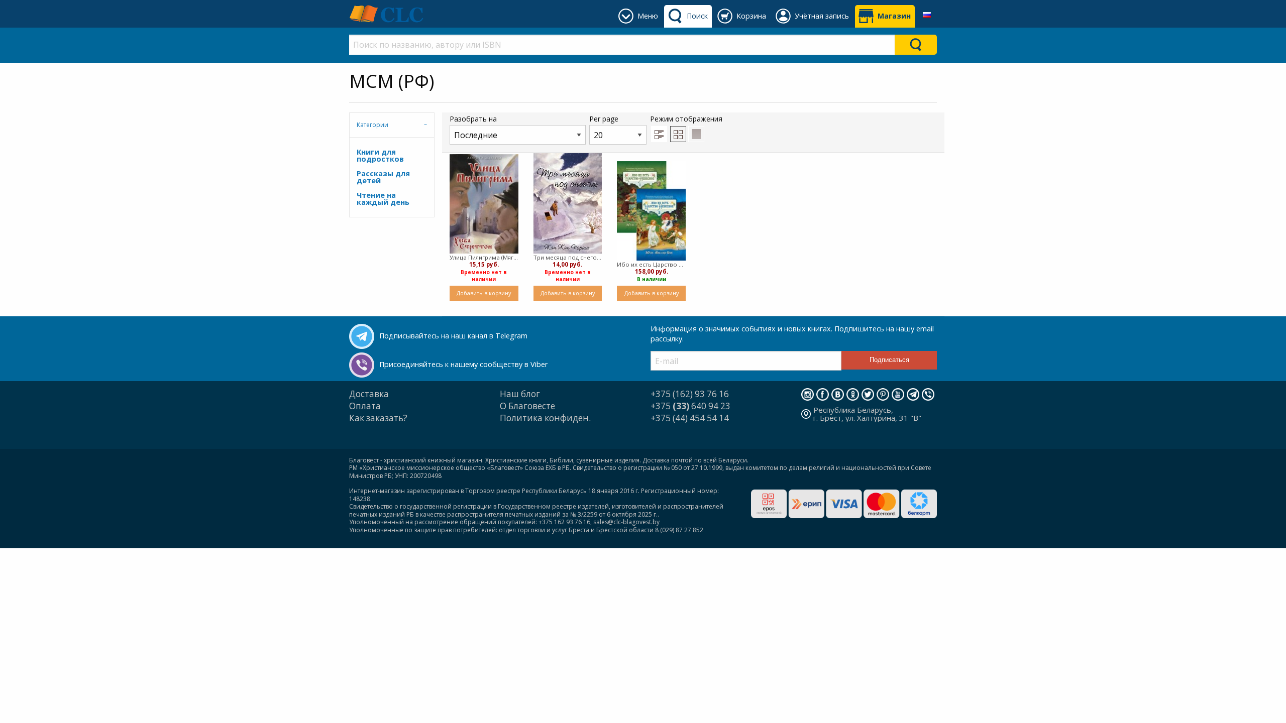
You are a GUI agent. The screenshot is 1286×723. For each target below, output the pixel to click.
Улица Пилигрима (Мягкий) (484, 257)
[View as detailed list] (659, 134)
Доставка (369, 394)
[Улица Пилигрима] (484, 204)
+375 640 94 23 (690, 406)
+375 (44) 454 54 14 (690, 418)
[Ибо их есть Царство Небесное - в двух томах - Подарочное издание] (651, 211)
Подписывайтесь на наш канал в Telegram (453, 335)
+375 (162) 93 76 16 (690, 394)
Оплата (365, 406)
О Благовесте (527, 406)
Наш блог (520, 394)
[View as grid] (678, 134)
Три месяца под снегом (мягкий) (567, 257)
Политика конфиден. (545, 418)
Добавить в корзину (484, 293)
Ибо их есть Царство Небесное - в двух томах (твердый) (651, 264)
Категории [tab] (372, 124)
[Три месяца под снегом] (567, 203)
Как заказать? (378, 418)
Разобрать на (473, 119)
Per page (603, 119)
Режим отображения (686, 119)
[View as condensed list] (696, 134)
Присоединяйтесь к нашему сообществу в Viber (463, 364)
